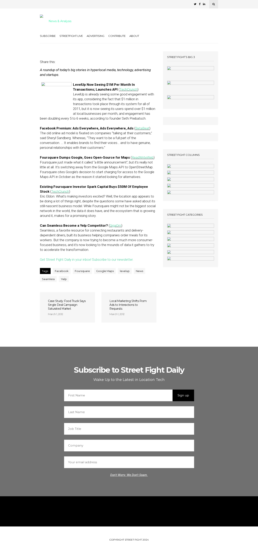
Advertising (95, 35)
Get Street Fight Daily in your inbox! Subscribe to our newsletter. (86, 259)
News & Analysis (60, 21)
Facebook (62, 271)
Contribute (117, 35)
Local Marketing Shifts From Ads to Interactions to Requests (128, 304)
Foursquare (82, 271)
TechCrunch (128, 89)
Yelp (64, 279)
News (139, 271)
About (134, 35)
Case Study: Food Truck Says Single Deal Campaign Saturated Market (67, 304)
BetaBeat (142, 128)
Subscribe (48, 35)
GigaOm (115, 225)
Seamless (48, 279)
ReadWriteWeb (143, 157)
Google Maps (105, 271)
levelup (125, 271)
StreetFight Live (71, 35)
